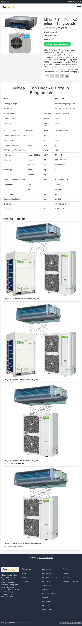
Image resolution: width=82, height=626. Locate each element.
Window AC (46, 581)
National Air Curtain (70, 581)
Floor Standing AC (49, 593)
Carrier (65, 573)
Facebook (5, 2)
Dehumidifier (47, 609)
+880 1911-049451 (74, 2)
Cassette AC (47, 585)
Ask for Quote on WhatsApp (57, 44)
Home (24, 573)
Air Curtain (46, 605)
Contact (25, 581)
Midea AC (53, 32)
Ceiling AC (46, 589)
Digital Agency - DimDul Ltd (70, 623)
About (24, 577)
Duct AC (57, 36)
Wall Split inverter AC (50, 577)
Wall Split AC (47, 573)
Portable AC (46, 601)
